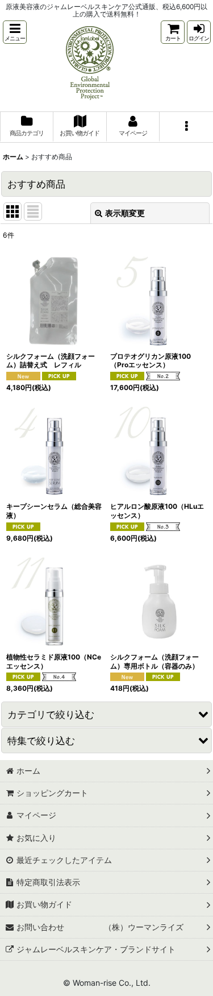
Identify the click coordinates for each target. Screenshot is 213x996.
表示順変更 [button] (125, 213)
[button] (15, 32)
